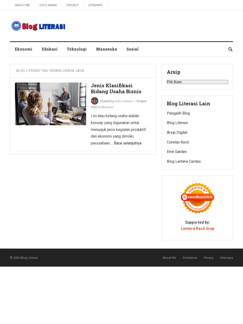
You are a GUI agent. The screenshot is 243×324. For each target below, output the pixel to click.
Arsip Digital (177, 132)
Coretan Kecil (178, 142)
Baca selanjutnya (127, 143)
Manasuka (106, 48)
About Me (22, 5)
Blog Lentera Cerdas (184, 161)
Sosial (132, 48)
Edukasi (49, 48)
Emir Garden (177, 151)
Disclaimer (48, 5)
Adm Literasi (123, 101)
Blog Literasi (177, 122)
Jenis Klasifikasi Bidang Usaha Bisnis (116, 88)
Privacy (73, 5)
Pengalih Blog (178, 113)
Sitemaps (95, 5)
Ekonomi (23, 48)
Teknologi (77, 48)
